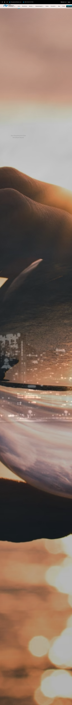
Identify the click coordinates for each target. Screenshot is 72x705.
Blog (59, 6)
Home (19, 6)
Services (30, 6)
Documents (53, 6)
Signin (69, 2)
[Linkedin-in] (5, 2)
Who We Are (24, 6)
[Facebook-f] (2, 2)
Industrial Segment (38, 6)
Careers (47, 6)
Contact (63, 6)
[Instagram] (7, 2)
